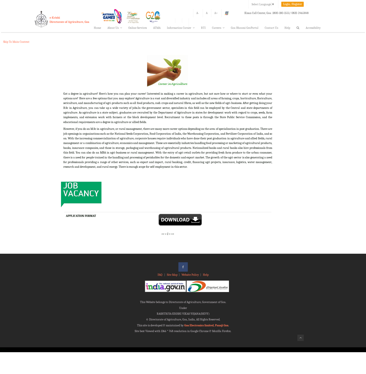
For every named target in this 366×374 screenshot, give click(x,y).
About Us (113, 28)
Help (287, 28)
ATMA (157, 28)
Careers (216, 28)
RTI (203, 28)
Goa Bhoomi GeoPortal (244, 28)
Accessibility (313, 28)
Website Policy (190, 275)
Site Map (172, 275)
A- (197, 13)
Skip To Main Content (16, 42)
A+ (216, 13)
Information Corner (179, 28)
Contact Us (271, 28)
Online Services (137, 28)
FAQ (160, 275)
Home (97, 28)
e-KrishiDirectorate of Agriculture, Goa (69, 20)
